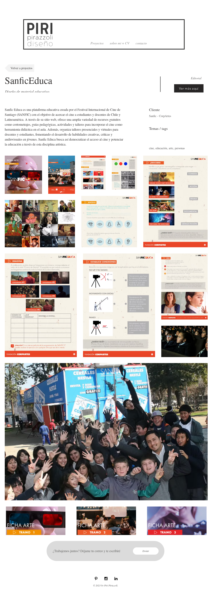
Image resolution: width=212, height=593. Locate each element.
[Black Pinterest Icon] (96, 578)
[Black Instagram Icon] (106, 578)
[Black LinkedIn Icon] (116, 578)
